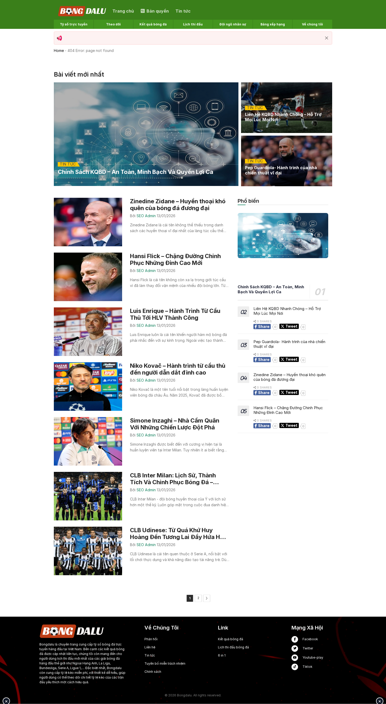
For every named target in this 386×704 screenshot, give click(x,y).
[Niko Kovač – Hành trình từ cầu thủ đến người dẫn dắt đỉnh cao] (141, 386)
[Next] (206, 598)
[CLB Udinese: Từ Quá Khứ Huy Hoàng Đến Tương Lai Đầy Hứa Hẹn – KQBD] (141, 551)
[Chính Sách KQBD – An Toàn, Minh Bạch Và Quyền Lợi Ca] (146, 134)
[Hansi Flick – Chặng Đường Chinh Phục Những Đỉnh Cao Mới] (141, 277)
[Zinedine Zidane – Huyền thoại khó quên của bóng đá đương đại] (141, 222)
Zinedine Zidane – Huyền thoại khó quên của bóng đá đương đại (289, 377)
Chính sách (152, 672)
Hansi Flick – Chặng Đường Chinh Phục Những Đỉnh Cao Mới (288, 410)
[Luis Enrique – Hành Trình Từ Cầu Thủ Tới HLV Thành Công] (141, 331)
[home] (82, 10)
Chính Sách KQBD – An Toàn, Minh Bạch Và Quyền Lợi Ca (271, 290)
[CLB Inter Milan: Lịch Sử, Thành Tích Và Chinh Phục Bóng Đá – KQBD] (141, 496)
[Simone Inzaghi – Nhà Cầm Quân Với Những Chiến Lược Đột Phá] (141, 441)
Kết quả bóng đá (230, 639)
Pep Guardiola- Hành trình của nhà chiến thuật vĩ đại (289, 344)
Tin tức (149, 655)
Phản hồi (151, 639)
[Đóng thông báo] (326, 38)
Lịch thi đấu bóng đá (233, 647)
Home (59, 50)
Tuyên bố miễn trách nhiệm (164, 663)
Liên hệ (149, 647)
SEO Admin (147, 216)
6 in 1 (222, 655)
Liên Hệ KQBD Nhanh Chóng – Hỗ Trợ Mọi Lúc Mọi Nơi (287, 311)
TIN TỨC (68, 164)
